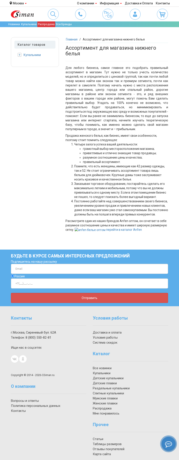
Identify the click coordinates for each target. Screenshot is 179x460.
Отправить (89, 298)
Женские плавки (105, 403)
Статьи (98, 439)
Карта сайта (102, 454)
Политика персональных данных (35, 406)
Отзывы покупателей (108, 449)
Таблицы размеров (107, 444)
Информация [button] (110, 3)
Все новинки (102, 368)
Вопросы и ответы (25, 401)
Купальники (32, 55)
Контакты (163, 3)
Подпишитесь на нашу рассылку (34, 261)
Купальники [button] (29, 24)
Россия (19, 276)
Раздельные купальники (111, 388)
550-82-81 (38, 337)
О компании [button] (86, 3)
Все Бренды (64, 24)
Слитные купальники (108, 393)
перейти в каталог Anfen (124, 229)
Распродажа (46, 24)
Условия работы (105, 337)
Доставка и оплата (107, 332)
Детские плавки (105, 383)
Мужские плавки (105, 398)
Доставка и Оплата (139, 3)
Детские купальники (108, 378)
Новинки (14, 24)
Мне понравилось (106, 413)
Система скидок (105, 343)
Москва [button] (18, 3)
